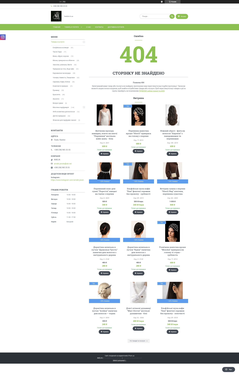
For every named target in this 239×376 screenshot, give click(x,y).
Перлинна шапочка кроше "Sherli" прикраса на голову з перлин (138, 133)
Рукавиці (56, 90)
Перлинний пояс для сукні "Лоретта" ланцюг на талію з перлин (104, 191)
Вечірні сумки (58, 103)
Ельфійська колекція (61, 47)
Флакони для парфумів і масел (64, 120)
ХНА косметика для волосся (64, 112)
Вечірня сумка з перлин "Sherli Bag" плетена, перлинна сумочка (172, 191)
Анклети (56, 99)
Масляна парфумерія (61, 107)
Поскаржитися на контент (112, 358)
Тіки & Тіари (57, 52)
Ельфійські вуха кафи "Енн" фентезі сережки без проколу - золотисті (172, 311)
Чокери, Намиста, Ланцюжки (64, 77)
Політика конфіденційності (132, 358)
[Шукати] (172, 16)
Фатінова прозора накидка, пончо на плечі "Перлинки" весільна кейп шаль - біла (104, 135)
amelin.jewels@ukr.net (63, 164)
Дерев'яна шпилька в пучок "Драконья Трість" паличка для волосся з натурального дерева (104, 251)
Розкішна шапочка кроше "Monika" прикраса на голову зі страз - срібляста (172, 251)
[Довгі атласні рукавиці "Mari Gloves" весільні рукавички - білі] (138, 292)
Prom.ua (131, 356)
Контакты (99, 27)
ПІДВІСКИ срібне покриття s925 (152, 91)
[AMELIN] (56, 21)
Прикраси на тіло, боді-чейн (63, 69)
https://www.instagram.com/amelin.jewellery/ (68, 180)
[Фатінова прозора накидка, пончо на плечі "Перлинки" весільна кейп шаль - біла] (104, 115)
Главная (56, 27)
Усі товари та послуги (137, 341)
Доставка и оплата (116, 27)
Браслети (56, 94)
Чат (230, 370)
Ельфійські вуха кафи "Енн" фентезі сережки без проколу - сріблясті (138, 191)
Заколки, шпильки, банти (62, 65)
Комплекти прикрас (60, 86)
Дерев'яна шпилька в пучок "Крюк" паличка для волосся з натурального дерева (138, 251)
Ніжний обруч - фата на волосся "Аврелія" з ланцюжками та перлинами (172, 135)
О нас (88, 27)
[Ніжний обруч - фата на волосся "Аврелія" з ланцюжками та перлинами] (172, 115)
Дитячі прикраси (59, 116)
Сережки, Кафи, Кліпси (61, 82)
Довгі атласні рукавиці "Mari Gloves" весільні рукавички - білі (138, 311)
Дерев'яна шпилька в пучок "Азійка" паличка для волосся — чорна (104, 311)
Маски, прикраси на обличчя (63, 60)
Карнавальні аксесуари (62, 73)
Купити (105, 154)
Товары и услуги (71, 27)
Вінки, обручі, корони (61, 56)
